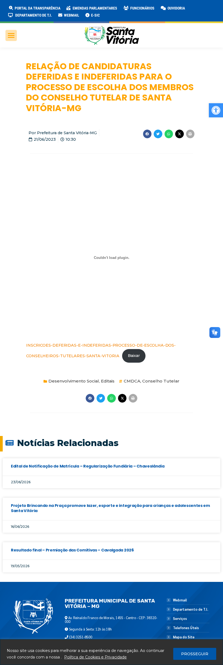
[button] (87, 8)
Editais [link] (107, 381)
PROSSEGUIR (194, 653)
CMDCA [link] (132, 381)
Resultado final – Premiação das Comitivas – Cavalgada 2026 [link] (72, 550)
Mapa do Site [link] (183, 637)
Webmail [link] (180, 600)
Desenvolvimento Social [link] (73, 381)
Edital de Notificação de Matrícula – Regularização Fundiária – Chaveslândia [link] (88, 466)
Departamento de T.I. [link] (190, 609)
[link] (216, 110)
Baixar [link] (134, 355)
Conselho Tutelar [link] (160, 381)
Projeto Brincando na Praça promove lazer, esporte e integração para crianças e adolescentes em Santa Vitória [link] (110, 508)
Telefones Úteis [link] (186, 628)
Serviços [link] (180, 618)
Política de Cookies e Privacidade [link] (95, 657)
